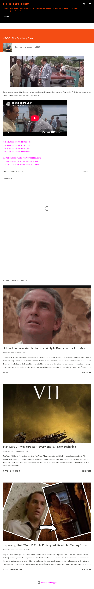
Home (6, 16)
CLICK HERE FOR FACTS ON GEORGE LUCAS (20, 161)
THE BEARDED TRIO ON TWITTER (16, 145)
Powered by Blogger (48, 582)
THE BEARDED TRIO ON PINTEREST (17, 152)
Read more (86, 372)
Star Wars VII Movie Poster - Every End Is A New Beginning (39, 446)
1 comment (15, 471)
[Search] (84, 4)
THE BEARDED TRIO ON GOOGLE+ (16, 148)
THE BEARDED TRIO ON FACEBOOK (17, 142)
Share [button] (85, 171)
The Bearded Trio (16, 4)
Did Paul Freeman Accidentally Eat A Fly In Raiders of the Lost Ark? (44, 348)
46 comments (16, 569)
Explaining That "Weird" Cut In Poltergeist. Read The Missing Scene (45, 545)
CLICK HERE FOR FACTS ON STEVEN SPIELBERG (22, 158)
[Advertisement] (47, 256)
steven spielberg (16, 171)
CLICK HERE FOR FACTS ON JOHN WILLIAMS (21, 164)
